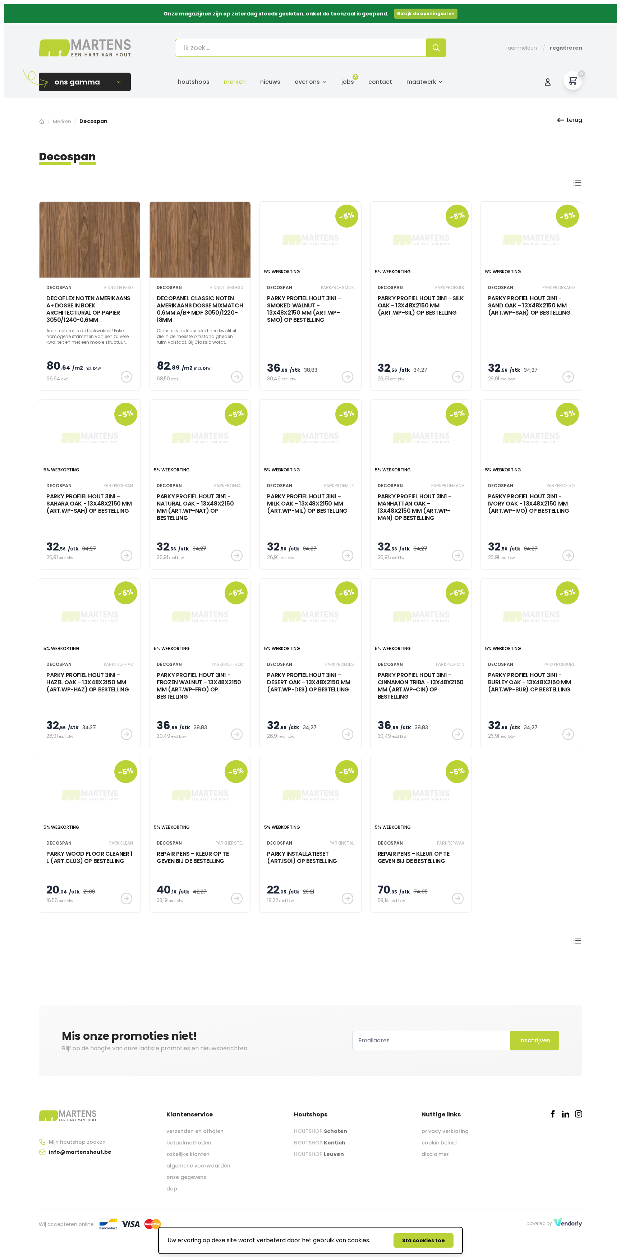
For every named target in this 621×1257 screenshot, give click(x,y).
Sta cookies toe (423, 1240)
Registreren (566, 47)
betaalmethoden (188, 1142)
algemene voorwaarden (198, 1165)
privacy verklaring (445, 1131)
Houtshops (194, 82)
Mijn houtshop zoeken (77, 1142)
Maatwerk (421, 82)
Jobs (347, 82)
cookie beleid (439, 1142)
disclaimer (435, 1154)
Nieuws (270, 82)
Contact (380, 82)
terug (574, 120)
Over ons (307, 82)
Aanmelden (522, 47)
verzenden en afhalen (195, 1131)
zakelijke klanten (188, 1154)
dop (171, 1188)
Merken (235, 82)
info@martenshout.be (80, 1152)
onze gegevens (186, 1177)
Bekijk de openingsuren (426, 13)
